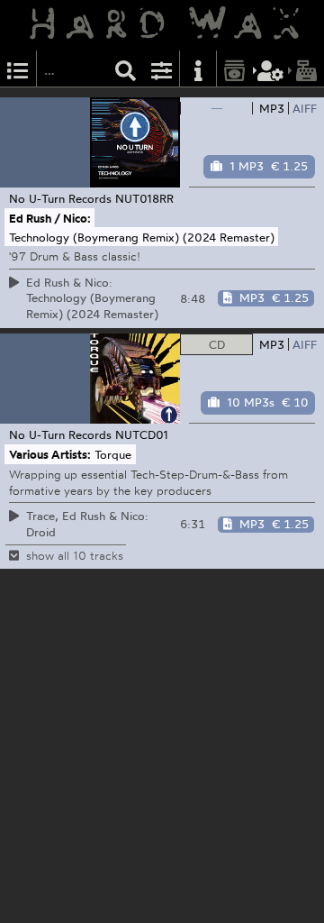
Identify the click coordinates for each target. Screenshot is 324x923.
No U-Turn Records (60, 198)
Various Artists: (50, 454)
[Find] (126, 68)
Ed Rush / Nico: (50, 218)
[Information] (198, 68)
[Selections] (18, 68)
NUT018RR (144, 198)
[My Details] (271, 68)
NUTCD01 (141, 434)
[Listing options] (162, 68)
